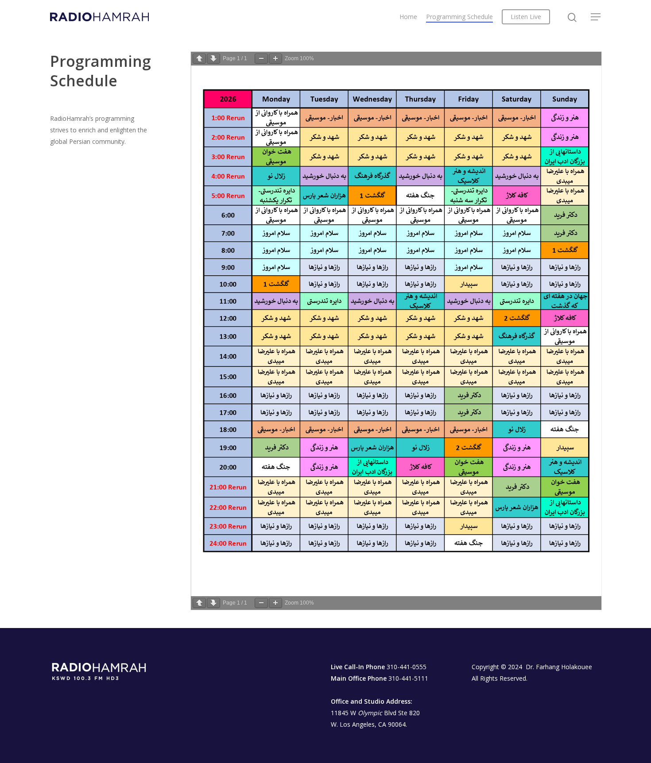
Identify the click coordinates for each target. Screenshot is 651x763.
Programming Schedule (459, 16)
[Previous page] (199, 59)
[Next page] (213, 59)
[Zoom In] (275, 59)
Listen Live (526, 16)
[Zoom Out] (261, 59)
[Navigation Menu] (596, 16)
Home (408, 16)
